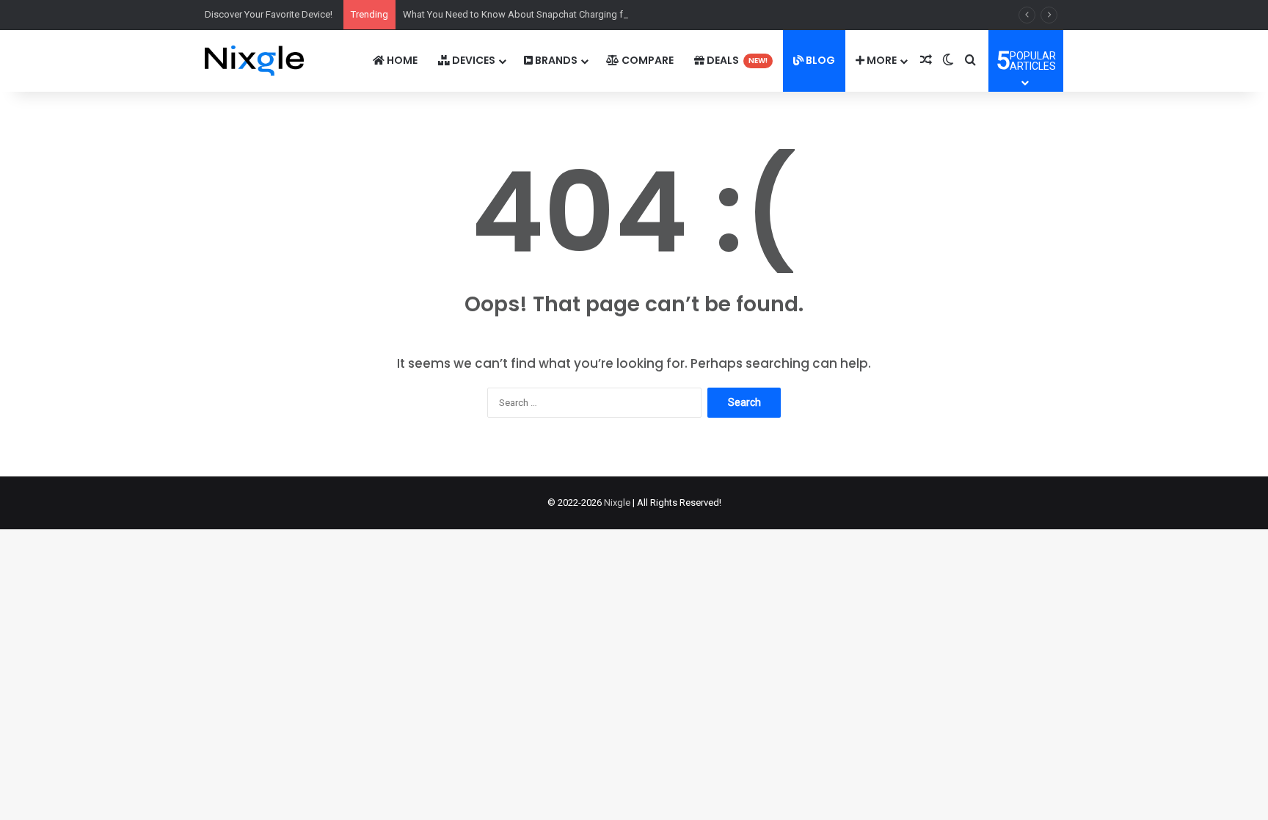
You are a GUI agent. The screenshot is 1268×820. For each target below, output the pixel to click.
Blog (819, 60)
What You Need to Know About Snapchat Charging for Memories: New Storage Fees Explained (602, 14)
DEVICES (472, 60)
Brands (555, 60)
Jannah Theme (365, 804)
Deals (736, 60)
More (880, 60)
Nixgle (617, 502)
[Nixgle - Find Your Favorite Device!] (254, 60)
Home (401, 60)
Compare (646, 60)
